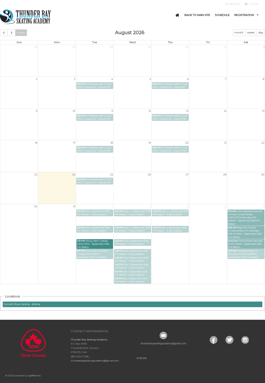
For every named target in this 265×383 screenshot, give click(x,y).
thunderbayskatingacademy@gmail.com (95, 360)
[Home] (177, 15)
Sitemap (141, 358)
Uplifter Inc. (34, 375)
